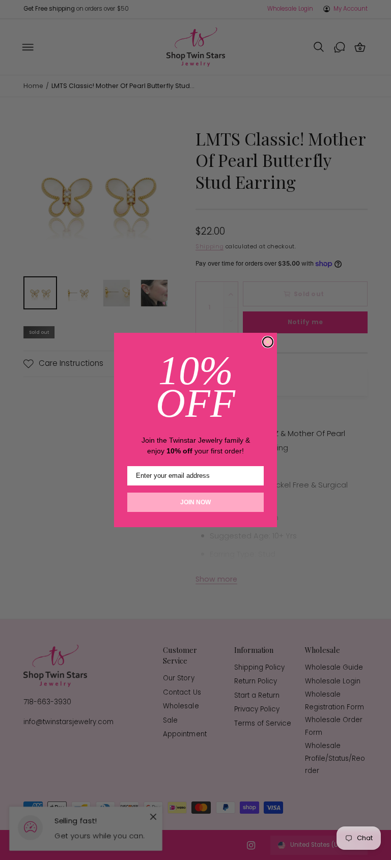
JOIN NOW (195, 502)
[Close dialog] (268, 342)
